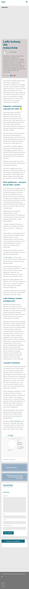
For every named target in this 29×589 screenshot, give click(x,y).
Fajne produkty (12, 459)
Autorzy (3, 583)
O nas (3, 585)
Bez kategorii (6, 459)
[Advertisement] (14, 24)
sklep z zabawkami (15, 421)
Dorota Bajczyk (13, 52)
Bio (11, 435)
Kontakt (3, 586)
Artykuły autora (16, 439)
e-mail (4, 519)
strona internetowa (7, 525)
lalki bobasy (8, 257)
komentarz (5, 495)
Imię (4, 514)
